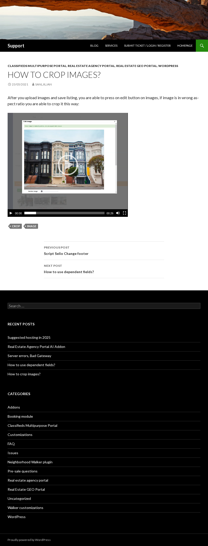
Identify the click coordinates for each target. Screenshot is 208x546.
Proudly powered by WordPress (29, 540)
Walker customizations (25, 507)
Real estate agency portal (91, 66)
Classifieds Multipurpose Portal (37, 66)
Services (111, 45)
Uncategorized (19, 498)
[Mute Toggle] (118, 213)
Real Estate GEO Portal (136, 66)
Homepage (185, 45)
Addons (14, 407)
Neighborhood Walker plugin (30, 462)
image (31, 226)
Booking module (20, 416)
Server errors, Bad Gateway (29, 356)
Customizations (20, 434)
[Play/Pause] (11, 213)
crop (16, 226)
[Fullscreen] (125, 213)
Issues (13, 453)
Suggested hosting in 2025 (29, 337)
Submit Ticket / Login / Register (147, 45)
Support (16, 45)
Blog (94, 45)
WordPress (168, 66)
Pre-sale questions (23, 471)
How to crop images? (24, 374)
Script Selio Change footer (66, 250)
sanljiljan (43, 84)
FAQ (11, 444)
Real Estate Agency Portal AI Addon (36, 346)
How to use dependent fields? (69, 269)
